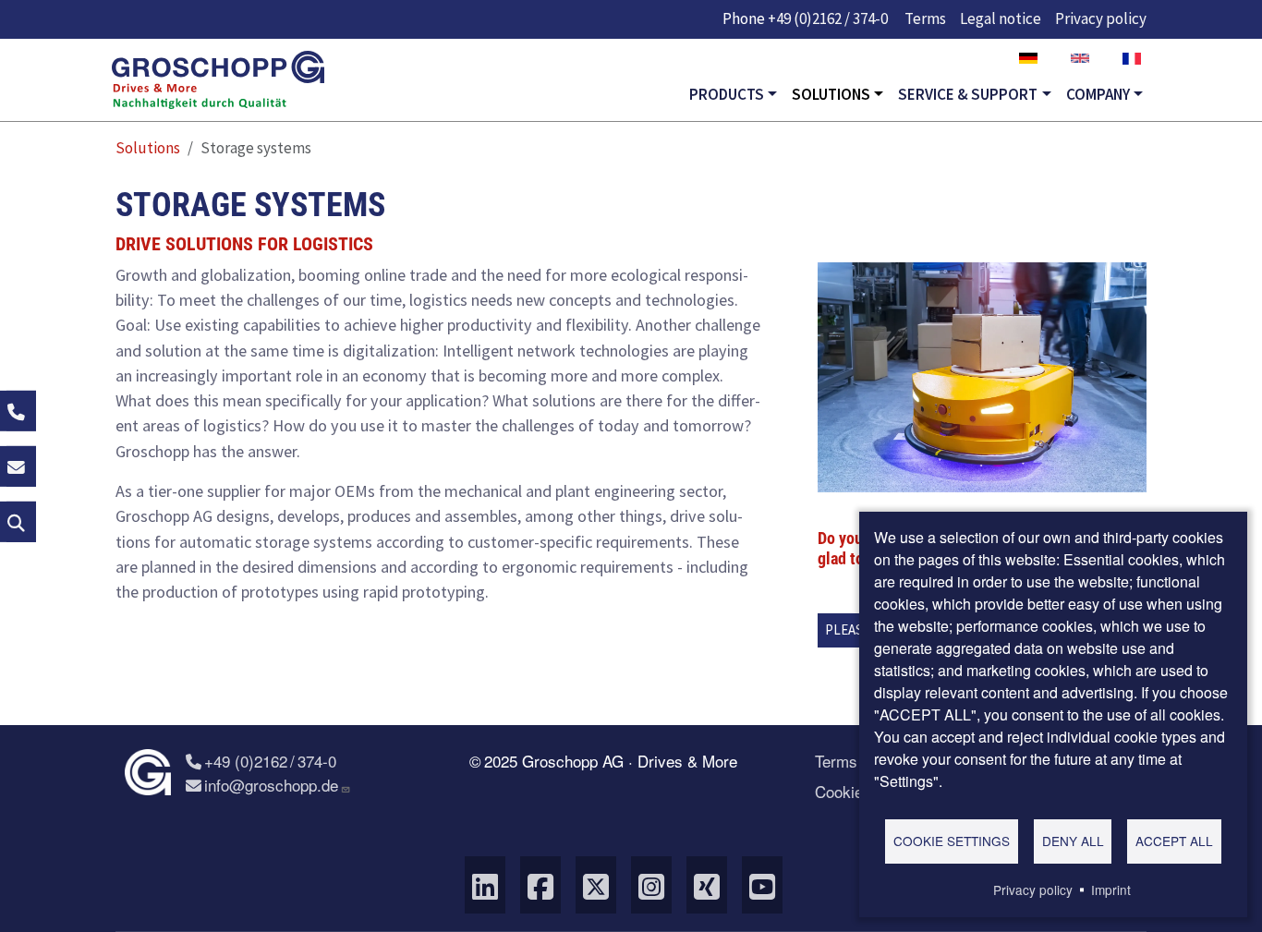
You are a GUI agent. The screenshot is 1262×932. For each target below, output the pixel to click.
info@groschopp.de (271, 784)
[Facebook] (540, 885)
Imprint (1111, 889)
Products (726, 94)
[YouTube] (762, 885)
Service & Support (968, 94)
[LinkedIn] (485, 885)
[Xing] (706, 885)
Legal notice (1000, 18)
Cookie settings (951, 840)
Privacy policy (1101, 18)
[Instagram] (651, 885)
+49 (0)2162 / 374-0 (828, 18)
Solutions (831, 94)
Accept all (1174, 840)
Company (1098, 94)
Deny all (1073, 840)
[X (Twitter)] (596, 885)
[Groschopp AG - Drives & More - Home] (218, 80)
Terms (925, 18)
